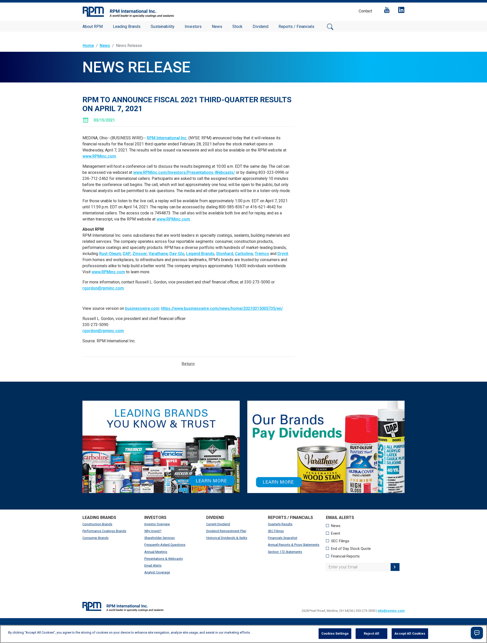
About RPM (92, 26)
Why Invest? (152, 531)
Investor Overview (157, 524)
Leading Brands (127, 26)
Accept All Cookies (409, 633)
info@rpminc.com (391, 611)
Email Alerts (153, 565)
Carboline (244, 253)
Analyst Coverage (157, 572)
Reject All (371, 633)
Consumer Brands (95, 538)
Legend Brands (200, 253)
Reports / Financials (296, 26)
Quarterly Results (280, 524)
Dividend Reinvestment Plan (226, 531)
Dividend (260, 26)
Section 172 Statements (285, 552)
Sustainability (163, 26)
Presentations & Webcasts (163, 559)
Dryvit (282, 253)
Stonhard (224, 253)
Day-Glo (176, 253)
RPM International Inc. (167, 138)
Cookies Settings (335, 633)
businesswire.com (142, 308)
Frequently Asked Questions (164, 545)
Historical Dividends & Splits (226, 538)
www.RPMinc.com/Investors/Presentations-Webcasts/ (184, 172)
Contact (365, 11)
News (217, 26)
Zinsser (139, 253)
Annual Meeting (155, 552)
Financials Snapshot (282, 538)
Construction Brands (97, 524)
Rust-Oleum (110, 253)
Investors (193, 26)
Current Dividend (218, 524)
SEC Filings (276, 531)
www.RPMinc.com (99, 156)
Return (188, 363)
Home (88, 45)
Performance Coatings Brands (104, 531)
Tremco (262, 253)
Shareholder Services (159, 538)
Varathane (158, 253)
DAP (127, 253)
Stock (237, 26)
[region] (243, 634)
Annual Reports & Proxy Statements (293, 545)
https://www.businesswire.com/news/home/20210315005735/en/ (222, 308)
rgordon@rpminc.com (103, 288)
